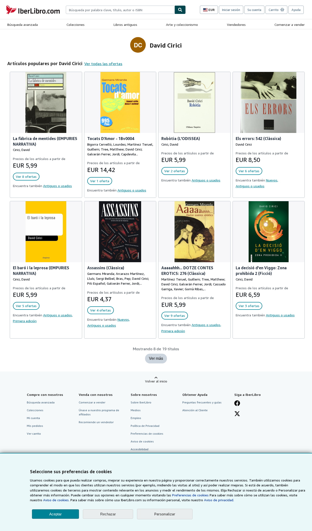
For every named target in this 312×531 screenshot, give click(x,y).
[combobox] (120, 10)
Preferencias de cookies (190, 495)
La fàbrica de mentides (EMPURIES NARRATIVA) (45, 141)
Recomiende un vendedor (96, 422)
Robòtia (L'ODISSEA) (180, 138)
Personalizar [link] (164, 514)
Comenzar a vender (289, 24)
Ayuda (296, 10)
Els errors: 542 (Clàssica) (258, 138)
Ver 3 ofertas (249, 306)
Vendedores (236, 24)
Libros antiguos (125, 24)
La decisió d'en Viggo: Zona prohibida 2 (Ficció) (261, 270)
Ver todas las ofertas (103, 63)
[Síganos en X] (237, 414)
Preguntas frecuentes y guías (202, 402)
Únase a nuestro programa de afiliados (99, 412)
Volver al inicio (156, 381)
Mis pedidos (35, 426)
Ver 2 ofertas (174, 171)
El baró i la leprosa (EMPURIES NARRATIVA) (41, 270)
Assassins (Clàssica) (105, 267)
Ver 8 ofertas (26, 176)
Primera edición (25, 321)
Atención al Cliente (195, 410)
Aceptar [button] (55, 514)
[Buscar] (180, 10)
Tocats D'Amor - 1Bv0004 (110, 138)
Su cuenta (254, 10)
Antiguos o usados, (58, 315)
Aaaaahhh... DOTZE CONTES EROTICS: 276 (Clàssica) (187, 270)
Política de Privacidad (145, 426)
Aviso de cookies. (56, 500)
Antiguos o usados (57, 186)
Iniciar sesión (231, 10)
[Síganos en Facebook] (237, 403)
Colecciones (76, 24)
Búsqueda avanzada (22, 24)
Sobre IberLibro (141, 402)
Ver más (156, 358)
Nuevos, (272, 180)
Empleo (136, 418)
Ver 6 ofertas (249, 171)
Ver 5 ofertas (26, 306)
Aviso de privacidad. (219, 500)
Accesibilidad (139, 449)
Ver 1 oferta (99, 181)
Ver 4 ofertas (100, 310)
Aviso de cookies (142, 441)
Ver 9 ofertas (174, 315)
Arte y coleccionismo (182, 24)
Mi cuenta (33, 418)
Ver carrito (34, 433)
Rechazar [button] (108, 514)
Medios (136, 410)
